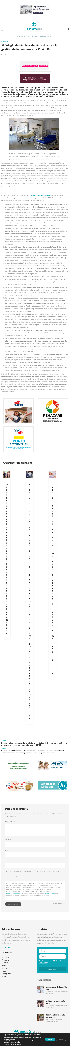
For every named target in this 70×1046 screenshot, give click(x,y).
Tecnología (5, 963)
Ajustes (61, 1039)
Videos (4, 971)
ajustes (19, 1044)
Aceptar (50, 1039)
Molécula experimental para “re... (56, 1002)
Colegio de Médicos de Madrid (40, 195)
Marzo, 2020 (4, 54)
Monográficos (6, 974)
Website (8, 861)
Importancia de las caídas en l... (56, 988)
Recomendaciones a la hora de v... (55, 1016)
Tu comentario (10, 822)
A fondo (4, 965)
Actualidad (4, 41)
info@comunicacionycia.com (13, 893)
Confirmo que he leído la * (52, 962)
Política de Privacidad (49, 893)
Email (7, 850)
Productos (5, 960)
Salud (4, 976)
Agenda (4, 968)
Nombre (8, 839)
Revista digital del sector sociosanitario (34, 36)
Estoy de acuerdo (12, 877)
